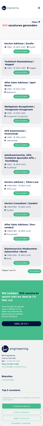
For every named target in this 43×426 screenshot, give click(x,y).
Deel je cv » (21, 323)
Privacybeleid (15, 423)
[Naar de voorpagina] (10, 8)
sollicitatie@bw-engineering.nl (14, 367)
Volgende (34, 271)
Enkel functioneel (21, 412)
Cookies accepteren (21, 406)
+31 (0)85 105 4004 (12, 361)
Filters (35, 22)
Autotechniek (8, 380)
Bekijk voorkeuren (22, 418)
